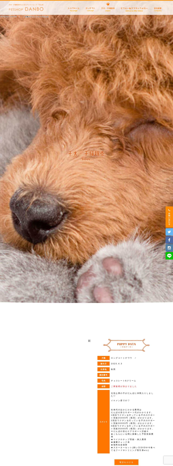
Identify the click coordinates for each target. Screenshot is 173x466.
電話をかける (126, 462)
